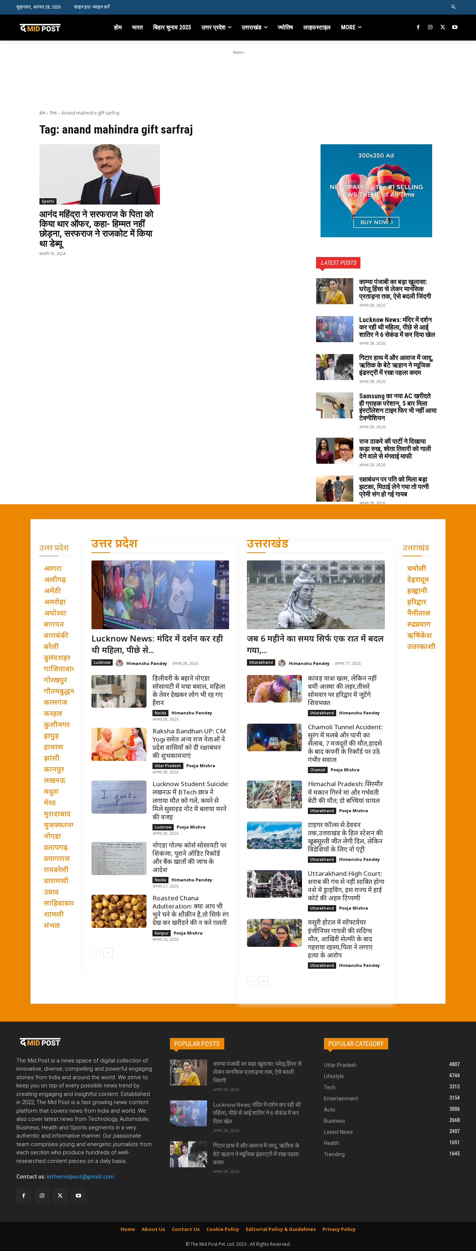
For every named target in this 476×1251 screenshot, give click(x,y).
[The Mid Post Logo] (56, 27)
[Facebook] (419, 28)
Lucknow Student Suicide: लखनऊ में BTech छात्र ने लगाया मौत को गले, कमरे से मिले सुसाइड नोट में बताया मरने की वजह (190, 801)
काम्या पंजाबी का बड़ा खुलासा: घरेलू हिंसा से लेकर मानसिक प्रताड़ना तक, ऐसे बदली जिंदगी (395, 289)
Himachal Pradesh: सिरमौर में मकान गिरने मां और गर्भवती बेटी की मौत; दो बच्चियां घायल (345, 793)
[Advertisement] (238, 73)
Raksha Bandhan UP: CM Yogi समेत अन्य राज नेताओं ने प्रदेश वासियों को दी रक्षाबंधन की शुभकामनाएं (189, 744)
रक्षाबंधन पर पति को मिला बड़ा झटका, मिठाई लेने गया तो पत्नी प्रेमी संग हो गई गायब (394, 486)
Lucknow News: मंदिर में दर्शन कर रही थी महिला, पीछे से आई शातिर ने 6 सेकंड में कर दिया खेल (397, 327)
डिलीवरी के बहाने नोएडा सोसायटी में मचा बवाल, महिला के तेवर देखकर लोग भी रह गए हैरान (188, 691)
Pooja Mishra (200, 765)
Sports (48, 201)
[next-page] (108, 953)
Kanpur (161, 933)
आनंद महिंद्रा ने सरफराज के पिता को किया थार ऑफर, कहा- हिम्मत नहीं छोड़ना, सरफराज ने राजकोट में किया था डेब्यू (96, 229)
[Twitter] (443, 28)
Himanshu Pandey (146, 663)
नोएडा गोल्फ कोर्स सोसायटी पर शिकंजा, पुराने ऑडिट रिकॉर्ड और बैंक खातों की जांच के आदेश (189, 858)
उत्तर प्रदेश (114, 544)
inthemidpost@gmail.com (80, 1176)
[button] (454, 7)
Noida (160, 712)
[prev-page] (96, 953)
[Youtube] (455, 28)
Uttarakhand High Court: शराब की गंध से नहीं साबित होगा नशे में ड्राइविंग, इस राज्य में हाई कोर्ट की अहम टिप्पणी (346, 886)
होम (42, 113)
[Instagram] (430, 28)
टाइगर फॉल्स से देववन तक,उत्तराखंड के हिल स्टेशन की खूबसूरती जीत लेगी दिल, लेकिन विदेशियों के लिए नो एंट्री (345, 837)
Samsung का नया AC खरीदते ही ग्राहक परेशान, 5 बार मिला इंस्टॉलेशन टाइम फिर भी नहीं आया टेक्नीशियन (398, 407)
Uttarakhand (261, 662)
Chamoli (317, 769)
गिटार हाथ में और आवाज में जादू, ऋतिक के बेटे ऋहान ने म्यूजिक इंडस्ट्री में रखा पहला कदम (396, 365)
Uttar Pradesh (168, 765)
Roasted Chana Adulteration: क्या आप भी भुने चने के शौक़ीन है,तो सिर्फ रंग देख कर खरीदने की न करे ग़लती (190, 911)
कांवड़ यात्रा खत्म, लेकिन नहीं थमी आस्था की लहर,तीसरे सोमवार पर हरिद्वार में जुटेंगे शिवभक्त (342, 691)
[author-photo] (120, 663)
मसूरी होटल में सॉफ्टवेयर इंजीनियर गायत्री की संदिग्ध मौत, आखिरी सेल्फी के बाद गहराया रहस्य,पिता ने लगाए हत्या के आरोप (340, 939)
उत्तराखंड (268, 544)
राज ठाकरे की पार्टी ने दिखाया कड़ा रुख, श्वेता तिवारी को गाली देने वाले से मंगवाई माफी (395, 448)
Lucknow (102, 662)
